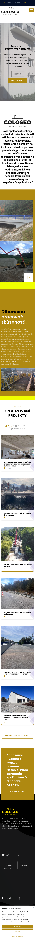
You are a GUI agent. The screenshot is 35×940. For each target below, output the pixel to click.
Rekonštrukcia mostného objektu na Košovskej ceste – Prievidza (17, 673)
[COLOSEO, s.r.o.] (10, 11)
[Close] (33, 907)
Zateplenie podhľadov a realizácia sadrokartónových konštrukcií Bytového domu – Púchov (17, 464)
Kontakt (13, 96)
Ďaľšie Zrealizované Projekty (16, 736)
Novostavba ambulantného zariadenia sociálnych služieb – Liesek (16, 718)
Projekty (24, 865)
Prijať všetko (17, 926)
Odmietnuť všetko (17, 936)
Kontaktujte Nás (17, 791)
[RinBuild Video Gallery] (28, 277)
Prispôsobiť (17, 931)
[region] (17, 923)
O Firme (8, 865)
